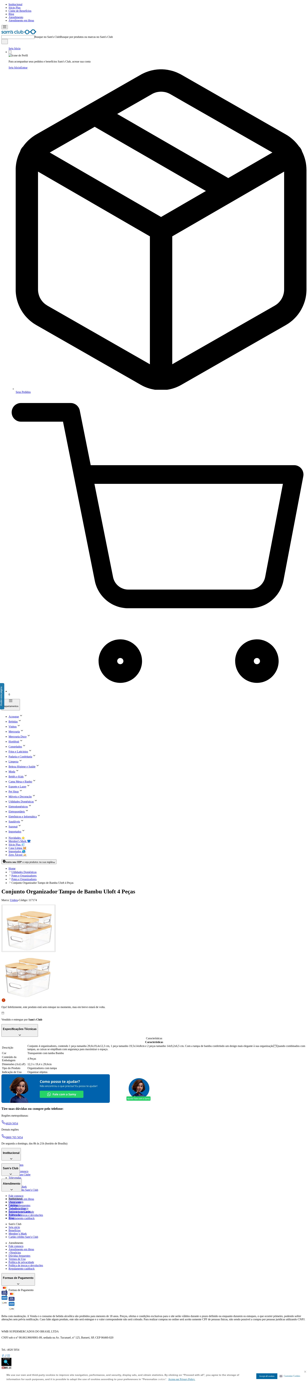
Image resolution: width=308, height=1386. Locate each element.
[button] (290, 1376)
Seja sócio (14, 1227)
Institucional (15, 4)
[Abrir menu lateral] (4, 27)
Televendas (15, 1177)
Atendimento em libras (21, 20)
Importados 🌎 (17, 851)
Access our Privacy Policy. (181, 1379)
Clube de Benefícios (20, 10)
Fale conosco (16, 1195)
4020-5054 (12, 1123)
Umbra (14, 900)
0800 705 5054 (14, 1137)
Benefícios (14, 1230)
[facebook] (2, 1356)
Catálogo (14, 1205)
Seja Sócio (14, 48)
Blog (11, 14)
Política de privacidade (21, 1262)
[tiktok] (5, 1356)
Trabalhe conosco (18, 1208)
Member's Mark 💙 (20, 841)
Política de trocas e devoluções (26, 1215)
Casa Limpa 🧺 (17, 847)
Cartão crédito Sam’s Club (23, 1189)
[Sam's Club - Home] (18, 33)
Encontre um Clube (19, 1211)
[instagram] (8, 1356)
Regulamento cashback (22, 1218)
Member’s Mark (18, 1233)
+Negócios (15, 1252)
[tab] (28, 928)
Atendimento (16, 17)
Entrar (23, 67)
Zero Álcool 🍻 (18, 854)
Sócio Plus (14, 7)
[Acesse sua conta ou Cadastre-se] (10, 52)
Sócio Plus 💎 (17, 844)
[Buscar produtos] (4, 41)
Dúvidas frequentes (19, 1205)
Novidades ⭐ (17, 837)
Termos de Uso (17, 1258)
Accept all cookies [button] (266, 1376)
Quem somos (16, 1201)
